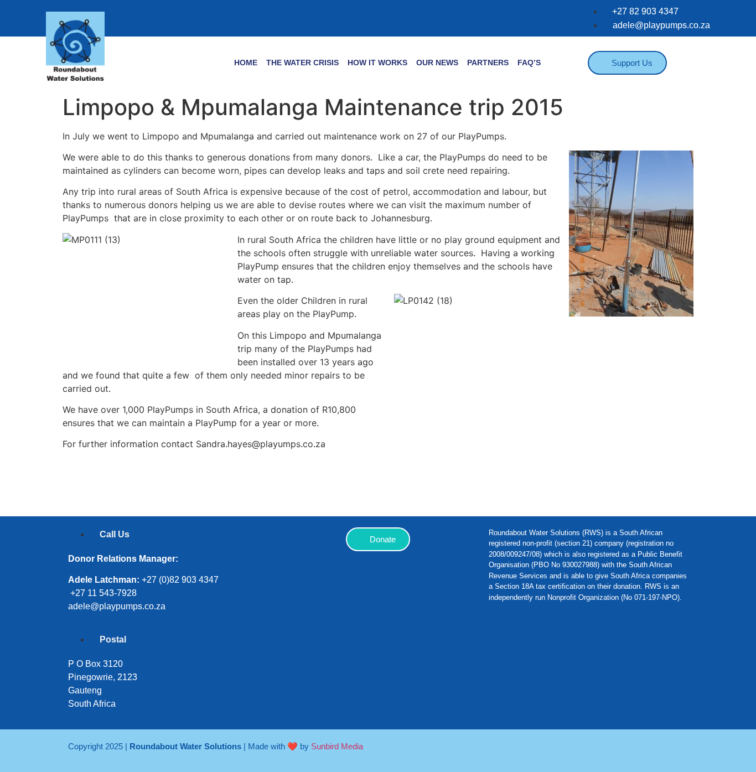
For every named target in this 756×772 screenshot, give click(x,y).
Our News (437, 62)
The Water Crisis (302, 62)
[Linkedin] (569, 646)
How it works (377, 62)
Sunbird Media (337, 746)
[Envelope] (635, 646)
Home (245, 62)
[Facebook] (502, 646)
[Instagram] (536, 646)
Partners (488, 62)
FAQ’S (529, 62)
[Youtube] (602, 646)
